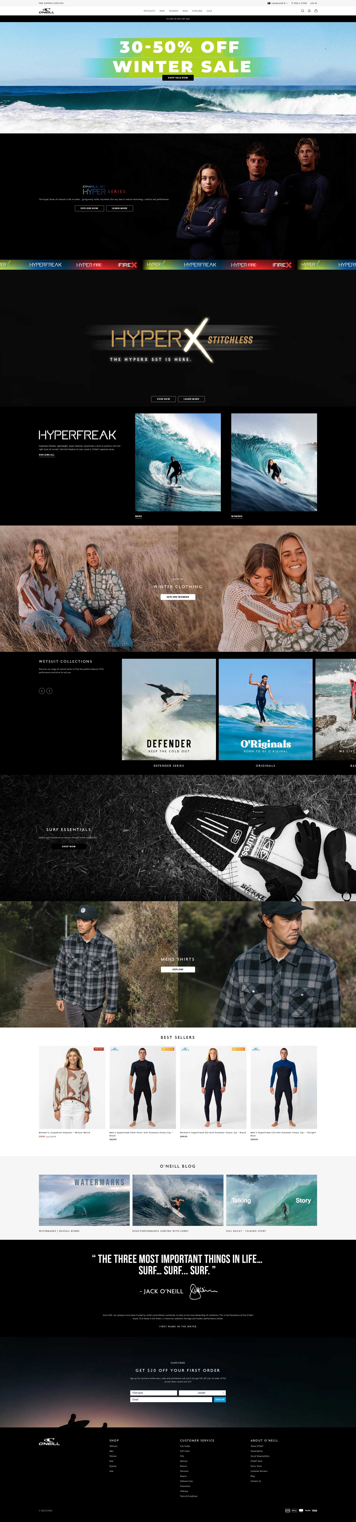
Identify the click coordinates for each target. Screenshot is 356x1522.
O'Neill (49, 1510)
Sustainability (257, 1451)
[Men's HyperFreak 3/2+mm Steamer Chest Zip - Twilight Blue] (284, 1087)
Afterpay (184, 1491)
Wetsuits (113, 1446)
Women (113, 1456)
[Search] (302, 11)
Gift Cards (185, 1451)
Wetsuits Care (186, 1481)
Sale (111, 1471)
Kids (111, 1461)
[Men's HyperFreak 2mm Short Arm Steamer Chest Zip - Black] (143, 1087)
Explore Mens (178, 596)
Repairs (183, 1476)
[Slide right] (49, 691)
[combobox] (201, 1392)
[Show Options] (223, 1392)
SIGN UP (219, 1399)
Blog (253, 1476)
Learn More (119, 208)
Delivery (184, 1461)
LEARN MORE (191, 399)
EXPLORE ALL (47, 454)
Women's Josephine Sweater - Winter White (64, 1132)
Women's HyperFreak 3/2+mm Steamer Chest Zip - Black (213, 1132)
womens (237, 516)
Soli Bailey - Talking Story (246, 1231)
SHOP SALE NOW (178, 77)
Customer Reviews (259, 1471)
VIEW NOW (163, 399)
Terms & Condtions (188, 1496)
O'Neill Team (256, 1461)
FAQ (182, 1456)
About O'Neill (257, 1446)
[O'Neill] (55, 265)
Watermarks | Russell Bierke (59, 1231)
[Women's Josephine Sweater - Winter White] (72, 1087)
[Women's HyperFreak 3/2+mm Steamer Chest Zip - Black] (213, 1087)
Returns (183, 1466)
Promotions (185, 1486)
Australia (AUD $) (278, 3)
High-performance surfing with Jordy (161, 1231)
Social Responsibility (260, 1456)
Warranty (184, 1471)
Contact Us (256, 1481)
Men (111, 1451)
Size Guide (185, 1446)
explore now (89, 208)
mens (138, 516)
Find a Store (256, 1466)
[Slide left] (42, 691)
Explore (178, 969)
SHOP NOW (69, 846)
